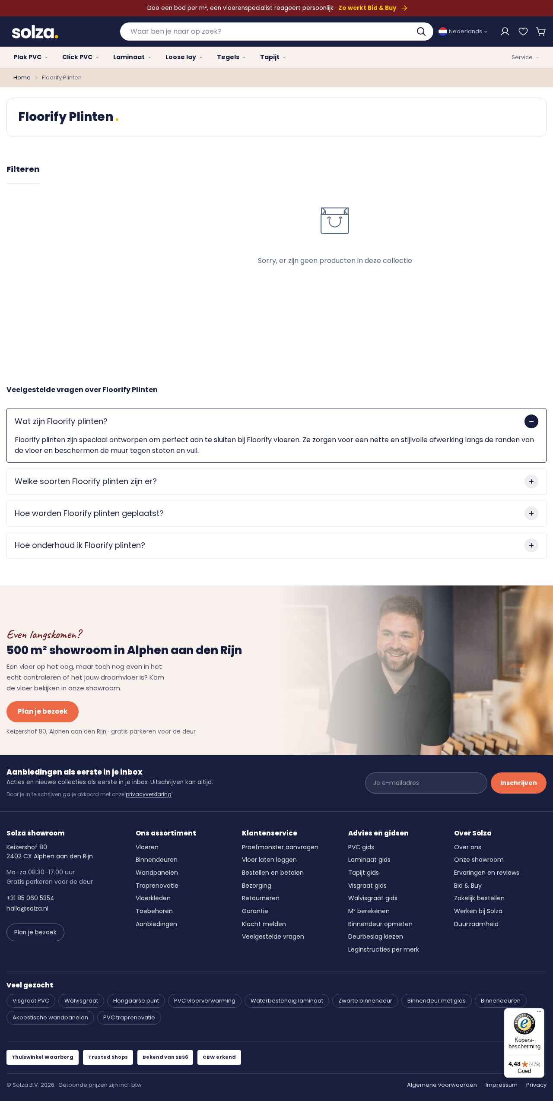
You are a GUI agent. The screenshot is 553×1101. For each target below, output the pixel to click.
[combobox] (276, 31)
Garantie (255, 911)
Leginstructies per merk (383, 949)
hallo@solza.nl (27, 908)
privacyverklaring (149, 794)
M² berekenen (369, 911)
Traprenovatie (157, 885)
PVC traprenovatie (129, 1017)
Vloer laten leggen (269, 859)
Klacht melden (264, 924)
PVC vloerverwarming (204, 1001)
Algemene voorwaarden (442, 1085)
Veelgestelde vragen (273, 936)
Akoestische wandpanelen (50, 1017)
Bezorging (256, 885)
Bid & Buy (468, 885)
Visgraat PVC (31, 1001)
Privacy (536, 1085)
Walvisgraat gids (372, 898)
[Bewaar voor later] (523, 31)
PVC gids (361, 847)
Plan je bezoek (42, 711)
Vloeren (147, 847)
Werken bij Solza (478, 911)
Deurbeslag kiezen (375, 936)
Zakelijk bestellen (479, 898)
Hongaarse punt (136, 1001)
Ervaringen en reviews (486, 872)
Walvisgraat (81, 1001)
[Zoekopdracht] (422, 31)
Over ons (467, 847)
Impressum (502, 1085)
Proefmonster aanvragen (280, 847)
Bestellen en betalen (273, 872)
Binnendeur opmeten (380, 924)
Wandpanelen (157, 872)
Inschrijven (518, 782)
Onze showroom (479, 859)
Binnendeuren (157, 859)
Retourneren (261, 898)
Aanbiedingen (156, 924)
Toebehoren (154, 911)
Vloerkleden (153, 898)
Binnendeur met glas (436, 1001)
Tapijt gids (363, 872)
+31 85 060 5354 (30, 898)
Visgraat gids (367, 885)
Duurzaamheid (476, 924)
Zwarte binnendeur (365, 1001)
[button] (541, 31)
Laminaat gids (369, 859)
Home (22, 77)
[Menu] (539, 1013)
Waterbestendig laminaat (287, 1001)
